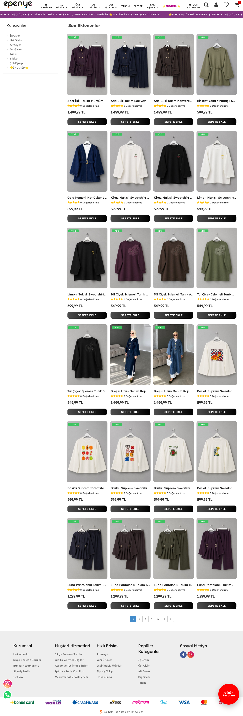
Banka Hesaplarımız (26, 665)
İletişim (18, 677)
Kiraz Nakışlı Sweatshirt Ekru (130, 197)
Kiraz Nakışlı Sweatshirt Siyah (173, 197)
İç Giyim (60, 6)
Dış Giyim (109, 6)
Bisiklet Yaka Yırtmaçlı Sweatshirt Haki (217, 101)
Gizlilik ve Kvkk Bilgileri (69, 660)
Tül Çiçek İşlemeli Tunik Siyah (87, 391)
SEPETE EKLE (87, 121)
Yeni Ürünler (104, 660)
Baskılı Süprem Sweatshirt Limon (217, 488)
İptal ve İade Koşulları (69, 671)
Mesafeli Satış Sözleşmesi (71, 677)
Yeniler (46, 7)
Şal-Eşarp (151, 6)
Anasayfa (103, 654)
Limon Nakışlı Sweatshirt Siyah (87, 294)
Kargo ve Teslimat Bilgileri (71, 665)
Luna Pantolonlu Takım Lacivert (87, 585)
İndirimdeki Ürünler (109, 665)
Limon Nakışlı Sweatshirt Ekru (217, 197)
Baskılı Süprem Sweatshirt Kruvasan (217, 391)
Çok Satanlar (193, 6)
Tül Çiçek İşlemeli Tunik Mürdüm (130, 294)
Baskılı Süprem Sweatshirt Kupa (130, 488)
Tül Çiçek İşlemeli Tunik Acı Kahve (173, 294)
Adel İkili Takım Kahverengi (173, 101)
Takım (125, 6)
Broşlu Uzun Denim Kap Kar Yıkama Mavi (173, 391)
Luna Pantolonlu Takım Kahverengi (130, 585)
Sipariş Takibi (21, 671)
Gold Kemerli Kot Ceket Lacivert (87, 197)
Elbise (138, 6)
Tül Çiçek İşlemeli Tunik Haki (217, 294)
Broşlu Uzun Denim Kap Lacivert (130, 391)
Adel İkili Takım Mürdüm (85, 101)
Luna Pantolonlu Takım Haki (173, 585)
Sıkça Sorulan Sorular (27, 660)
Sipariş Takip (105, 671)
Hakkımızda (20, 654)
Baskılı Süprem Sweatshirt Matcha (173, 488)
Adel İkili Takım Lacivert (128, 101)
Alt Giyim (93, 6)
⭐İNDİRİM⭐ (171, 6)
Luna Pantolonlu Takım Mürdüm (217, 585)
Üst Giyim (76, 6)
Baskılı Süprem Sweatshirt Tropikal (87, 488)
